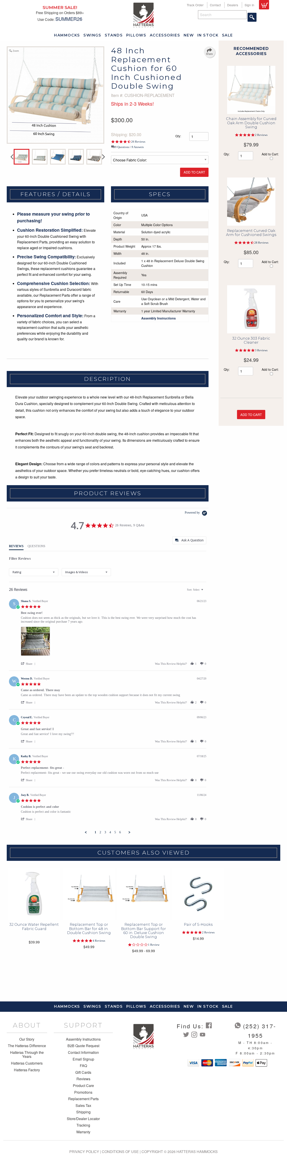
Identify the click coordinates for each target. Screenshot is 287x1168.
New (189, 35)
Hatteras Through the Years (27, 1054)
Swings (92, 35)
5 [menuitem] (115, 832)
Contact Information (83, 1052)
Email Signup (83, 1059)
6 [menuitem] (120, 832)
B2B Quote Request (83, 1046)
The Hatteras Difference (27, 1046)
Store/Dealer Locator (83, 1119)
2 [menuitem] (100, 832)
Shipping (83, 1112)
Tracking (83, 1125)
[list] (113, 642)
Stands (114, 35)
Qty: (178, 136)
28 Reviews (261, 242)
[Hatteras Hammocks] (143, 14)
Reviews (83, 1079)
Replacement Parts (83, 1099)
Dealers (232, 5)
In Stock (208, 35)
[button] (29, 663)
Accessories (165, 35)
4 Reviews (99, 940)
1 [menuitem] (95, 832)
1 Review (153, 944)
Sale (227, 35)
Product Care (83, 1086)
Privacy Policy (84, 1151)
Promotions (83, 1092)
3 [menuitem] (105, 832)
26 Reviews (138, 141)
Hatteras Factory (27, 1070)
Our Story (26, 1039)
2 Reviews (261, 135)
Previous (12, 157)
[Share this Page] (209, 52)
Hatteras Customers (27, 1063)
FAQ (83, 1066)
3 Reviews (261, 350)
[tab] (189, 540)
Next (103, 157)
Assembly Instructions (83, 1039)
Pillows (136, 35)
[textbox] (205, 591)
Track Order (195, 5)
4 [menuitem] (110, 832)
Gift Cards (83, 1072)
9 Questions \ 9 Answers (129, 147)
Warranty (83, 1132)
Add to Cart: (270, 154)
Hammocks (67, 35)
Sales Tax (83, 1106)
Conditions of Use (120, 1151)
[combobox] (33, 572)
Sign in (249, 5)
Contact (215, 5)
